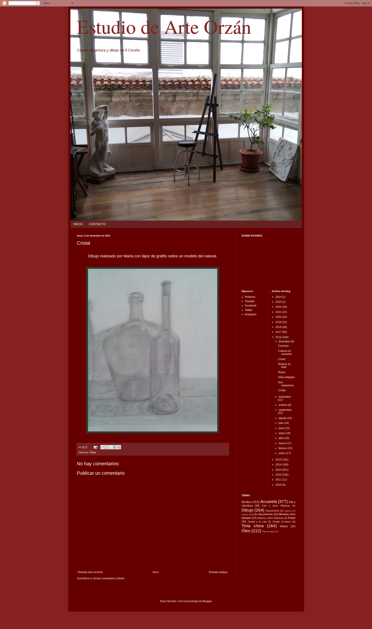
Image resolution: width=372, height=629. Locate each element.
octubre (283, 404)
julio (281, 423)
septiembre (285, 409)
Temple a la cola (257, 521)
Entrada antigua (218, 572)
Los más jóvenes (263, 514)
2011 (279, 479)
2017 (279, 332)
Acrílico (246, 502)
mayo (282, 433)
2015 (279, 459)
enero (282, 453)
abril (281, 438)
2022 (279, 306)
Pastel (291, 517)
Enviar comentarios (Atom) (108, 578)
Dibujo (93, 452)
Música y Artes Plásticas (270, 518)
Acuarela (268, 501)
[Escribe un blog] (106, 447)
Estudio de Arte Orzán (164, 26)
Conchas (283, 345)
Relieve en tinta (284, 366)
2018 (279, 327)
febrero (283, 448)
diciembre (285, 341)
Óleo (246, 531)
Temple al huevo (281, 521)
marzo (283, 443)
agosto (283, 418)
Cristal (282, 390)
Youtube (249, 301)
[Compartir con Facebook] (115, 447)
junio (282, 428)
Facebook (250, 305)
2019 (279, 322)
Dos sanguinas (286, 384)
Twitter (248, 310)
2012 (279, 474)
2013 (279, 469)
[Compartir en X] (110, 447)
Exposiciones (272, 510)
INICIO (78, 224)
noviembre (285, 396)
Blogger (207, 601)
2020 (279, 316)
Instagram (250, 314)
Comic (282, 359)
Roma (281, 372)
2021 (279, 312)
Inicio (156, 572)
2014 (279, 464)
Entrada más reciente (90, 572)
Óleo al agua (268, 531)
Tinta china (253, 526)
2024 (279, 296)
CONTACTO (97, 224)
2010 (279, 484)
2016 (279, 337)
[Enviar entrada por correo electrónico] (95, 447)
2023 (279, 301)
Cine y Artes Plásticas (276, 505)
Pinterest (250, 296)
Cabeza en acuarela (285, 352)
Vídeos (284, 526)
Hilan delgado (286, 377)
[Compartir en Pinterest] (119, 447)
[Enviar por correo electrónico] (102, 447)
